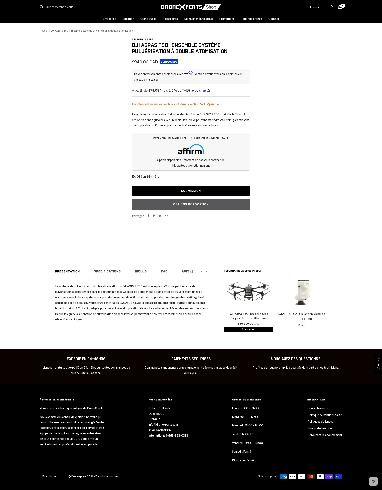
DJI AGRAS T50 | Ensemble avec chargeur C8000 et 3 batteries (249, 316)
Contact (273, 19)
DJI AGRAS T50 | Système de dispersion (302, 313)
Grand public (148, 19)
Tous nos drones (251, 19)
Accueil (44, 30)
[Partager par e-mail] (166, 216)
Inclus (141, 271)
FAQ (164, 271)
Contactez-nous (318, 408)
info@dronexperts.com (163, 424)
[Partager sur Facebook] (148, 215)
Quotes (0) (378, 364)
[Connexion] (331, 7)
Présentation (67, 271)
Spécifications (107, 271)
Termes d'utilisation (319, 428)
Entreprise (109, 19)
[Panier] (340, 7)
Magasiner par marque (198, 19)
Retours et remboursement (324, 435)
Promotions (227, 19)
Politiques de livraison (321, 421)
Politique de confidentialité (324, 415)
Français (315, 7)
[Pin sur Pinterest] (154, 215)
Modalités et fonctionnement (191, 165)
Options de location (191, 204)
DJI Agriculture (142, 39)
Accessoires (170, 19)
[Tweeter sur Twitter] (160, 215)
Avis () (187, 271)
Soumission (248, 329)
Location (128, 19)
